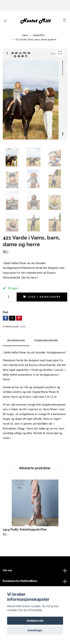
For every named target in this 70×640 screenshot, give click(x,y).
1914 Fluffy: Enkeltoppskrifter (25, 529)
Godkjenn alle (35, 620)
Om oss (7, 570)
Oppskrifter (39, 35)
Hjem (25, 35)
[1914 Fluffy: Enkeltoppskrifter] (35, 503)
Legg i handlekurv (44, 297)
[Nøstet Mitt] (36, 20)
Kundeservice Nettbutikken (20, 581)
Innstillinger (35, 630)
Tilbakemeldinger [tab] (46, 340)
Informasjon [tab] (16, 340)
